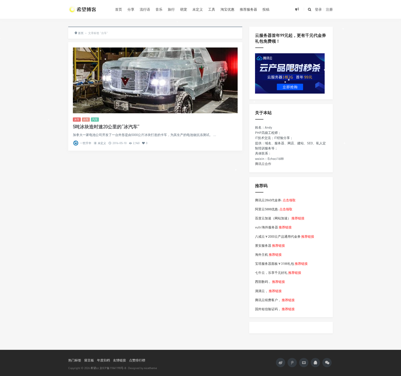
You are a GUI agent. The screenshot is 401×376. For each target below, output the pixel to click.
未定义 (197, 9)
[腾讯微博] (292, 362)
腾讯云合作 (263, 164)
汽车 (95, 119)
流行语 (145, 9)
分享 (130, 9)
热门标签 (74, 360)
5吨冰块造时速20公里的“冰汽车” (106, 127)
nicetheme (150, 368)
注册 (329, 9)
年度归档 (103, 360)
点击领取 (289, 200)
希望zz (95, 368)
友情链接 (119, 360)
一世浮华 (85, 143)
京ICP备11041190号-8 (113, 368)
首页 (118, 9)
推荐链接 (297, 218)
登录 (318, 9)
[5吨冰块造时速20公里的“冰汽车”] (155, 80)
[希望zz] (88, 9)
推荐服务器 (248, 9)
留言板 (89, 360)
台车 (86, 119)
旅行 (171, 9)
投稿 (265, 9)
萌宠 (183, 9)
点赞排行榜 (137, 360)
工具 (211, 9)
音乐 (158, 9)
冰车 (77, 119)
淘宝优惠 (227, 9)
